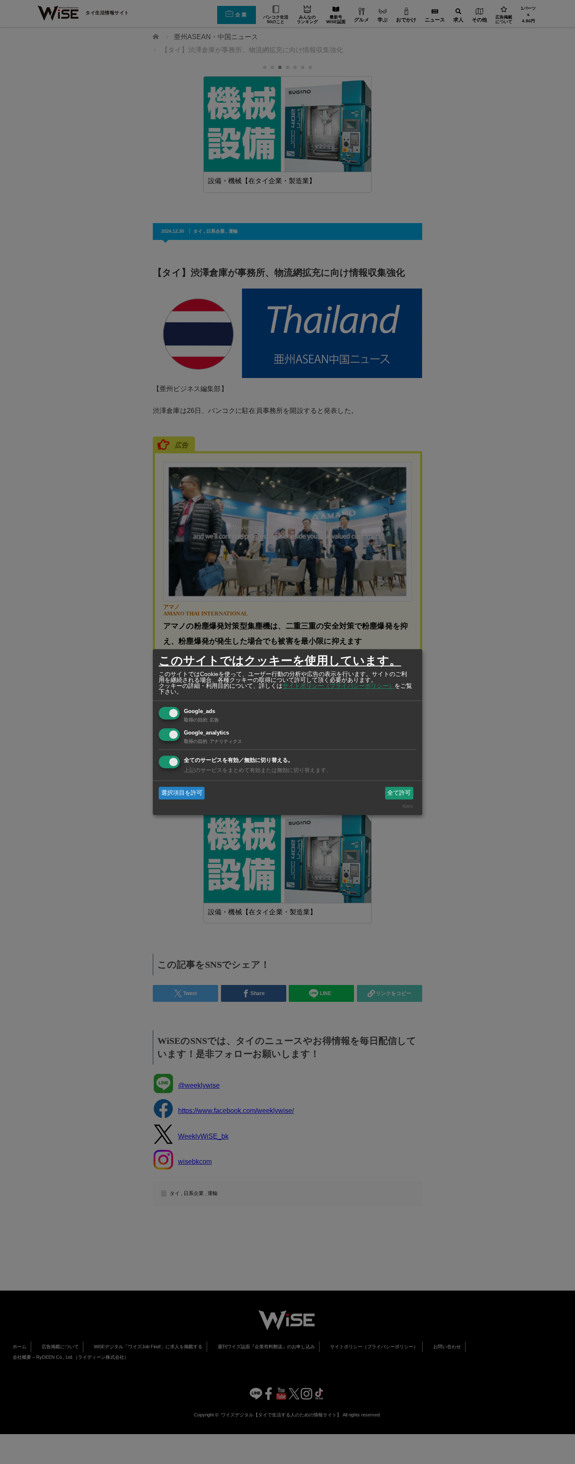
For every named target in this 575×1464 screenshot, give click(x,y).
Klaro (407, 806)
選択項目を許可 (181, 792)
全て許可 (399, 792)
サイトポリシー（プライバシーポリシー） (338, 685)
